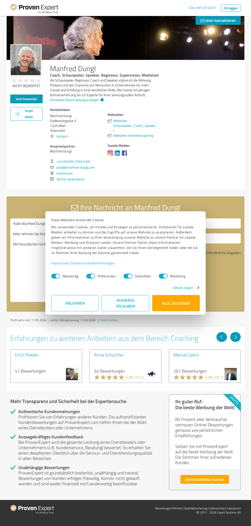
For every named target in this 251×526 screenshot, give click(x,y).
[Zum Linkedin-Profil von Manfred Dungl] (118, 155)
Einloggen (231, 8)
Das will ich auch (202, 7)
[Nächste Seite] (235, 337)
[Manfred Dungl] (26, 60)
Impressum (60, 263)
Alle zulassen (176, 303)
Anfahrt (62, 136)
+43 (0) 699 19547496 (73, 161)
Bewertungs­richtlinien (168, 508)
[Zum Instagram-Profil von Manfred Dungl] (111, 155)
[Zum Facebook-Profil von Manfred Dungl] (125, 155)
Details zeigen (183, 287)
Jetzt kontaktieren (220, 20)
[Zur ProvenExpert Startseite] (34, 9)
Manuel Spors (186, 355)
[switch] (90, 276)
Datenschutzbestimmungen (93, 263)
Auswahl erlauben (125, 303)
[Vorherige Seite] (221, 337)
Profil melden (109, 320)
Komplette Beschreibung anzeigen (74, 99)
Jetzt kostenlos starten (204, 479)
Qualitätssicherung (195, 508)
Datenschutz (217, 508)
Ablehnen (75, 303)
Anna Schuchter (109, 355)
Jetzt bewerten (26, 98)
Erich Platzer (26, 355)
